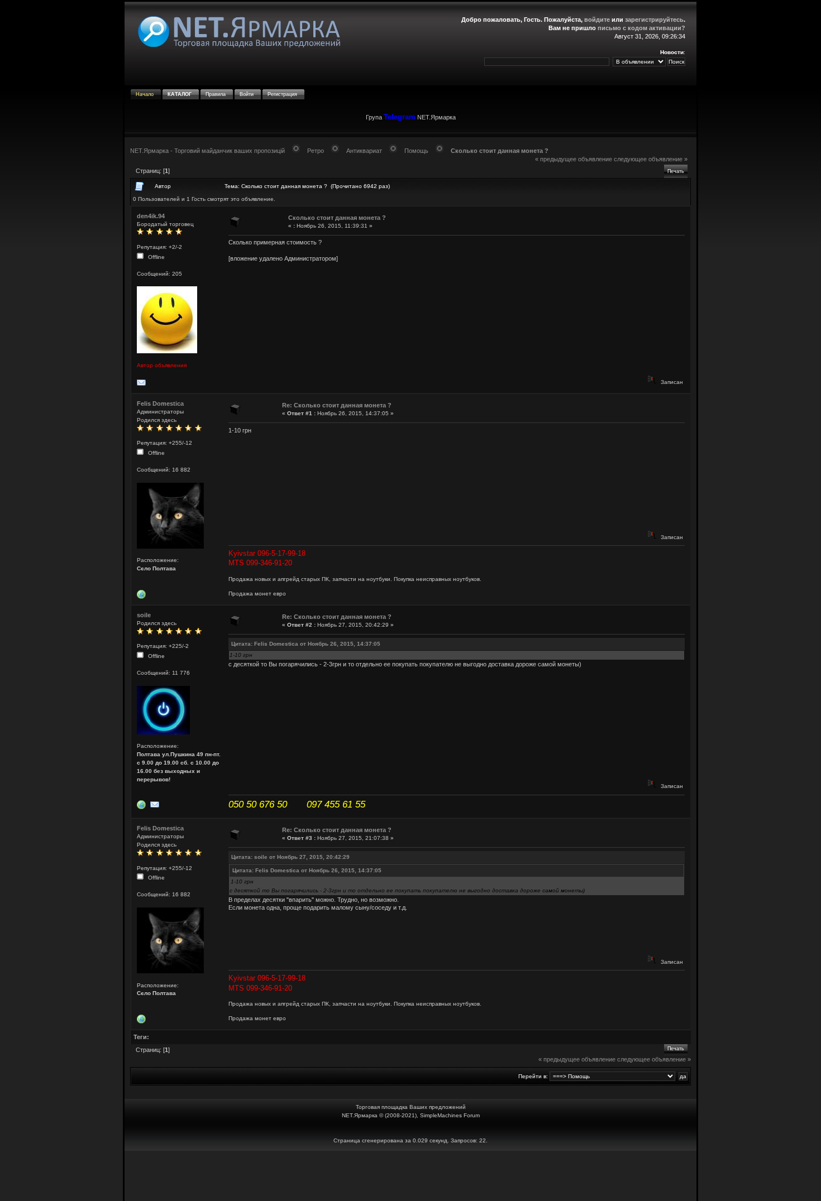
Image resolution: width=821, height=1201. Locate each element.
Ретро (315, 150)
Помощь (416, 150)
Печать (675, 171)
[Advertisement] (410, 1176)
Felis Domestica (160, 403)
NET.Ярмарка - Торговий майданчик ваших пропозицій (207, 150)
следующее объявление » (651, 159)
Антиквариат (364, 150)
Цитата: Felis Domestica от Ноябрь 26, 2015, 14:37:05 (305, 644)
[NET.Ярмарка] (143, 597)
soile (144, 615)
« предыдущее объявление (573, 159)
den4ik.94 (151, 216)
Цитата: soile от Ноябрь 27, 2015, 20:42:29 (290, 857)
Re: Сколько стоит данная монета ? (337, 405)
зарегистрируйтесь (654, 19)
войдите (597, 19)
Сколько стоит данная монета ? (499, 150)
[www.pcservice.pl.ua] (143, 807)
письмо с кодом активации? (641, 28)
